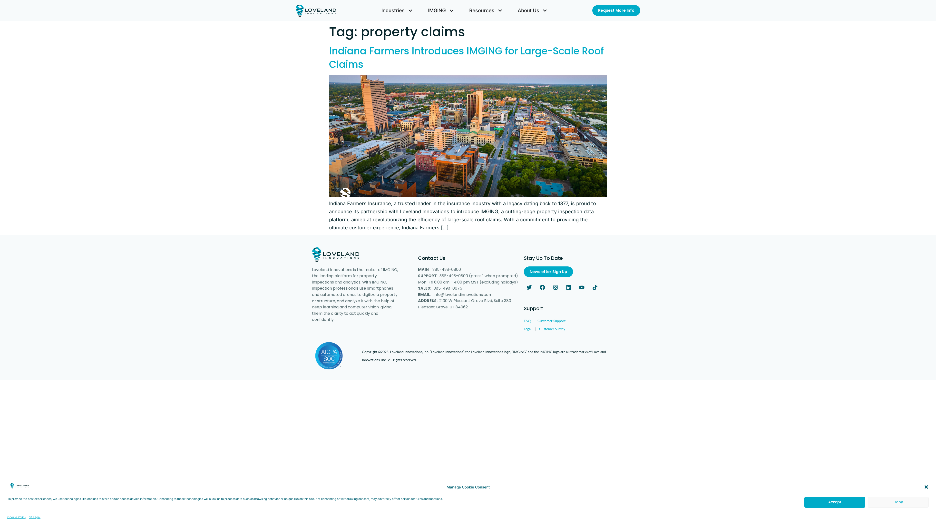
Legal (528, 329)
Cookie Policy (16, 517)
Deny (898, 502)
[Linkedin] (568, 287)
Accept (834, 502)
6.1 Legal (34, 517)
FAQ (527, 321)
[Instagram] (555, 287)
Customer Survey (552, 329)
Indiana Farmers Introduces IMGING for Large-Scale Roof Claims (466, 57)
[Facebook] (542, 287)
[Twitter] (529, 287)
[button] (926, 487)
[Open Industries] (410, 10)
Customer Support (551, 321)
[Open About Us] (545, 10)
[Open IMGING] (451, 10)
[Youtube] (581, 287)
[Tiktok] (595, 287)
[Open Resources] (500, 10)
